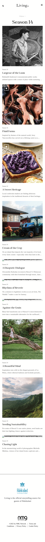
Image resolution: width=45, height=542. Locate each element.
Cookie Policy (33, 526)
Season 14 (5, 69)
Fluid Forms (8, 131)
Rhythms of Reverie (12, 288)
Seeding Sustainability (14, 424)
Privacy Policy (21, 526)
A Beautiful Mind (11, 366)
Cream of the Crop (12, 248)
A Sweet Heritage (11, 190)
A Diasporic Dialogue (13, 268)
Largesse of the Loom (13, 73)
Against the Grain (11, 308)
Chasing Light (9, 444)
